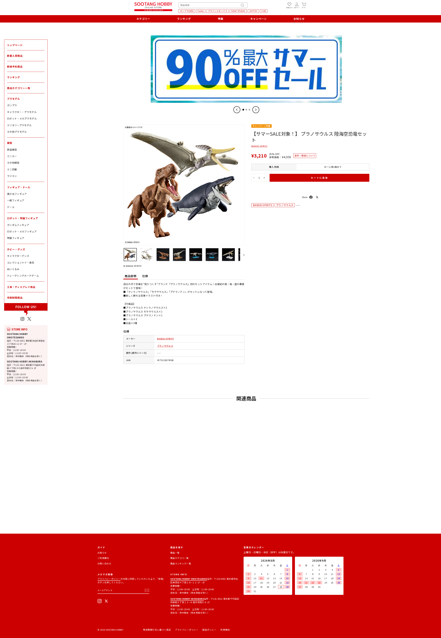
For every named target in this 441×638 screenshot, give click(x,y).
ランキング (184, 18)
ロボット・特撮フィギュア (22, 218)
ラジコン (12, 176)
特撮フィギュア (15, 238)
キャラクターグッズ (18, 256)
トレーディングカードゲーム (23, 275)
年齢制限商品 (15, 297)
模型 (9, 143)
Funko (201, 10)
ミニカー (12, 156)
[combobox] (212, 5)
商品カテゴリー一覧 (18, 88)
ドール (10, 207)
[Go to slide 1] (243, 110)
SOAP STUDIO (238, 10)
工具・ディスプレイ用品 (21, 287)
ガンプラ (12, 105)
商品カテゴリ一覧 (179, 558)
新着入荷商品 (15, 55)
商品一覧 (175, 552)
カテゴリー (143, 18)
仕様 (145, 276)
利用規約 (225, 629)
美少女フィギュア (17, 193)
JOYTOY (253, 10)
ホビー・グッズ (16, 249)
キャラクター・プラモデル (22, 112)
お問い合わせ (104, 563)
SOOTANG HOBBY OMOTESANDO (17, 335)
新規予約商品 (15, 66)
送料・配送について (305, 155)
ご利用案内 (103, 558)
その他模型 (13, 162)
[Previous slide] (236, 109)
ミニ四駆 (12, 169)
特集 (220, 18)
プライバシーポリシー (109, 578)
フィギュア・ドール (18, 187)
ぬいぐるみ (13, 269)
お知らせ (299, 18)
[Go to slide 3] (249, 110)
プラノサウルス (165, 345)
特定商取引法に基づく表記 (157, 629)
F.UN (263, 10)
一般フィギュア (15, 200)
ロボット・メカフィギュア (22, 231)
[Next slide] (255, 109)
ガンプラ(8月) (187, 10)
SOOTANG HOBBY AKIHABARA (24, 361)
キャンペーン (258, 18)
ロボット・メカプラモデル (22, 118)
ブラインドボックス (217, 10)
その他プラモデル (17, 131)
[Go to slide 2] (246, 110)
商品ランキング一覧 (180, 563)
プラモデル (13, 98)
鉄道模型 (12, 149)
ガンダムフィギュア (18, 225)
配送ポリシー (209, 629)
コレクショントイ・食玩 (20, 262)
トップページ (15, 45)
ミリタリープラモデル (19, 125)
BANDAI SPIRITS (165, 338)
